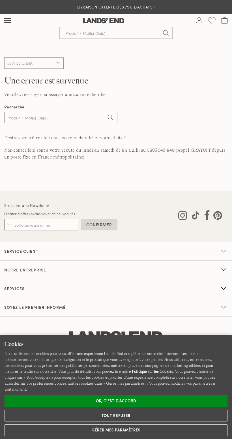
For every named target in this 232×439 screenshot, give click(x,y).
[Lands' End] (103, 20)
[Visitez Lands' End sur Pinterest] (216, 216)
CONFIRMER (99, 224)
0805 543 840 (161, 150)
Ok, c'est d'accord (116, 400)
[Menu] (7, 20)
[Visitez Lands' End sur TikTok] (194, 216)
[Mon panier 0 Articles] (224, 20)
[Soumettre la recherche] (165, 33)
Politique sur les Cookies (152, 371)
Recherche (14, 107)
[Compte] (199, 20)
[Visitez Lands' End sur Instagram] (182, 216)
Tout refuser (116, 415)
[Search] (110, 118)
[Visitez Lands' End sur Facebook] (205, 216)
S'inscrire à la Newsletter (27, 205)
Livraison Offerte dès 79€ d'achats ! (116, 7)
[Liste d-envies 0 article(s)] (212, 20)
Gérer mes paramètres (116, 429)
